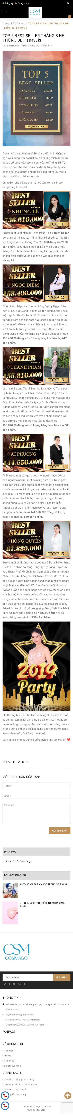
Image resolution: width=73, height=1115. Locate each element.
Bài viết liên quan (15, 875)
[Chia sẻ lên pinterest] (23, 762)
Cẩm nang (8, 1060)
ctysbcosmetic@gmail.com (20, 1014)
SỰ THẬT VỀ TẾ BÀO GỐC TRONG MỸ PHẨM (43, 884)
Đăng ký (9, 3)
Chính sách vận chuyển (15, 1089)
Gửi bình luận (59, 830)
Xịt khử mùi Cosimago (19, 861)
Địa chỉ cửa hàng (12, 1066)
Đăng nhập (23, 3)
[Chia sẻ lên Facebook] (14, 762)
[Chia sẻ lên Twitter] (19, 762)
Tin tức (7, 1055)
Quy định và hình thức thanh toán (20, 1084)
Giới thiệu (8, 1050)
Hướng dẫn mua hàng (14, 1094)
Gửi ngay (61, 977)
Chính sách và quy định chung (18, 1079)
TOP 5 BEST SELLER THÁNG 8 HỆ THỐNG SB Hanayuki (33, 38)
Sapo (43, 1110)
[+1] (28, 762)
